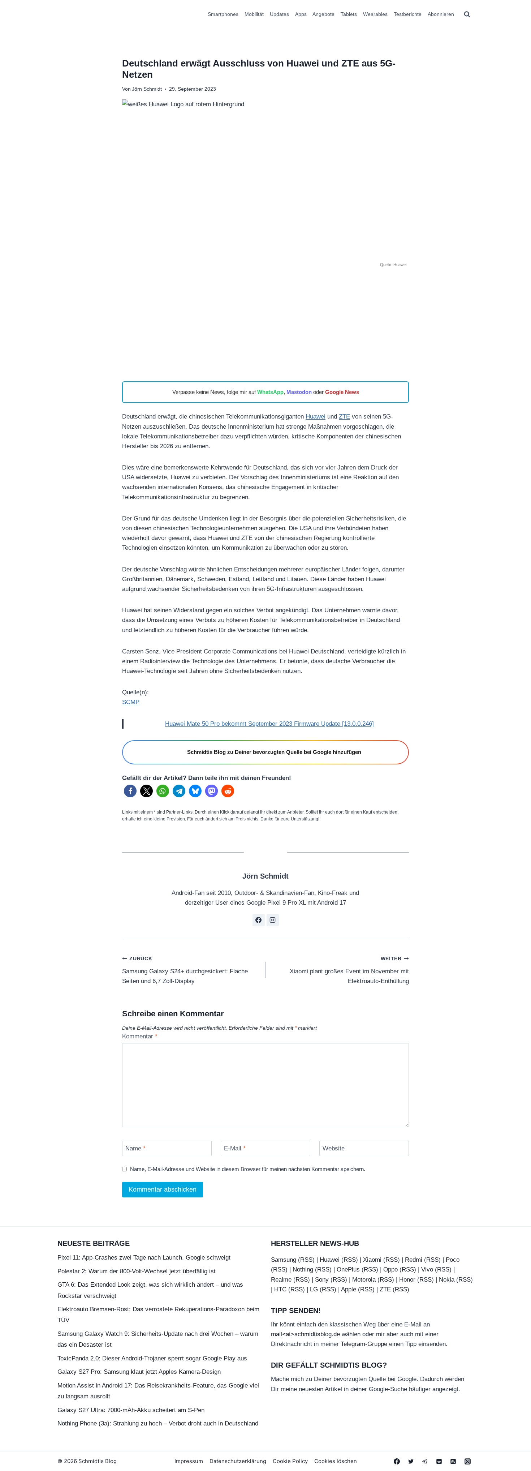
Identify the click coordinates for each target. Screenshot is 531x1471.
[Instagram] (467, 1461)
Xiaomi (372, 1259)
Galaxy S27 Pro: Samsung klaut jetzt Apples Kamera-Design (139, 1371)
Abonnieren (441, 14)
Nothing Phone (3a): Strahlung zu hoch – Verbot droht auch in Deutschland (157, 1423)
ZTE (344, 416)
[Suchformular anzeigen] (467, 14)
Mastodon (299, 392)
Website (334, 1148)
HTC (280, 1289)
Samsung (283, 1259)
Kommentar (139, 1036)
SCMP (130, 702)
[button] (130, 791)
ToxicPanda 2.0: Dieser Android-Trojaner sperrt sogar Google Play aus (152, 1358)
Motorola (364, 1279)
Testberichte (408, 14)
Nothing (303, 1269)
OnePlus (348, 1269)
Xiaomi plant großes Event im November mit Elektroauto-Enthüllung (349, 970)
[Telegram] (425, 1461)
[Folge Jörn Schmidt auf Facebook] (258, 920)
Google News (342, 392)
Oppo (390, 1269)
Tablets (349, 14)
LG (314, 1289)
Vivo (427, 1269)
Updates (279, 14)
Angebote (323, 14)
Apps (301, 14)
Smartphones (223, 14)
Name (135, 1148)
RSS (306, 1259)
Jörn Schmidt (147, 89)
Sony (322, 1279)
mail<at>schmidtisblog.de (305, 1334)
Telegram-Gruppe (364, 1344)
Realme (281, 1279)
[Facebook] (397, 1461)
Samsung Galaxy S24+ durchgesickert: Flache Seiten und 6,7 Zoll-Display (185, 970)
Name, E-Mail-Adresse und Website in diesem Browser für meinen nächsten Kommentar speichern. (247, 1169)
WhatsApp (270, 392)
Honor (407, 1279)
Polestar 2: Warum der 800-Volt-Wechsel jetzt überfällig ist (136, 1271)
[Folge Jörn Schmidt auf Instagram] (273, 920)
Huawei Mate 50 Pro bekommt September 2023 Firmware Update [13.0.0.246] (269, 723)
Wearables (375, 14)
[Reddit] (439, 1461)
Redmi (413, 1259)
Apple (348, 1289)
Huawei (315, 416)
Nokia (446, 1279)
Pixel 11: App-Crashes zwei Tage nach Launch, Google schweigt (143, 1257)
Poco (452, 1259)
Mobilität (254, 14)
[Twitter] (411, 1461)
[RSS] (453, 1461)
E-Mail (235, 1148)
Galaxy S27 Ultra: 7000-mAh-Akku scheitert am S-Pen (130, 1410)
